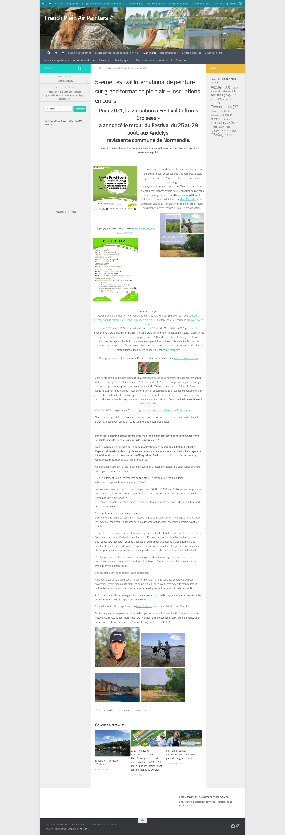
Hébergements (218, 111)
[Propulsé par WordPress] (65, 829)
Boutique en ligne (200, 3)
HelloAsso (71, 211)
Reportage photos (123, 60)
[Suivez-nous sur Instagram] (84, 68)
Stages (225, 135)
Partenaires (221, 127)
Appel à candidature (118, 68)
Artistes (220, 95)
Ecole (215, 103)
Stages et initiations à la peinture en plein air (104, 3)
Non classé (224, 122)
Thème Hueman (83, 829)
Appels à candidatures (84, 60)
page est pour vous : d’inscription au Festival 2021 (164, 410)
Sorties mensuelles (178, 3)
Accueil (99, 68)
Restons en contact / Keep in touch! (154, 60)
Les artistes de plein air (66, 3)
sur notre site (173, 349)
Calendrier (181, 60)
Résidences (104, 60)
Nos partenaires (155, 3)
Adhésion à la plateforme (225, 3)
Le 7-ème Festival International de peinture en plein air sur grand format (181, 754)
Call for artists (228, 99)
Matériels (229, 119)
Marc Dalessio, (188, 199)
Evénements (136, 3)
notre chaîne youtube (186, 358)
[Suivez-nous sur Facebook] (79, 68)
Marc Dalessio (144, 606)
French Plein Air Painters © (79, 18)
